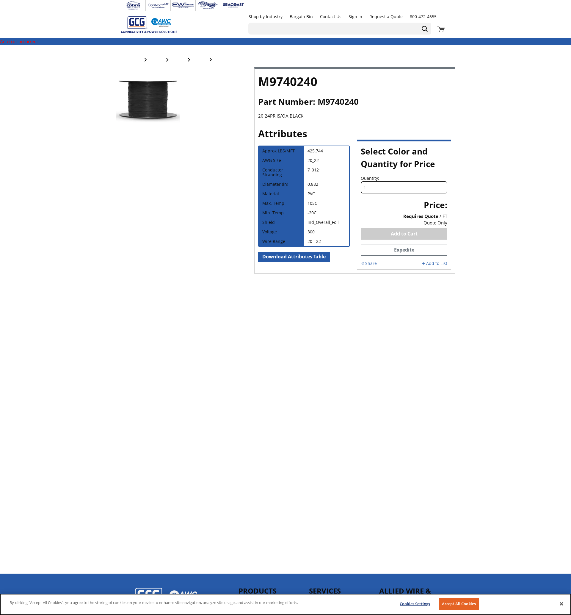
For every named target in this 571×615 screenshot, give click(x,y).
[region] (285, 604)
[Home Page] (155, 24)
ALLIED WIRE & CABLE (405, 593)
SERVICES (325, 591)
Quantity (369, 178)
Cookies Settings (415, 603)
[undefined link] (133, 5)
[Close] (561, 603)
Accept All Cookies (459, 603)
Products (258, 591)
